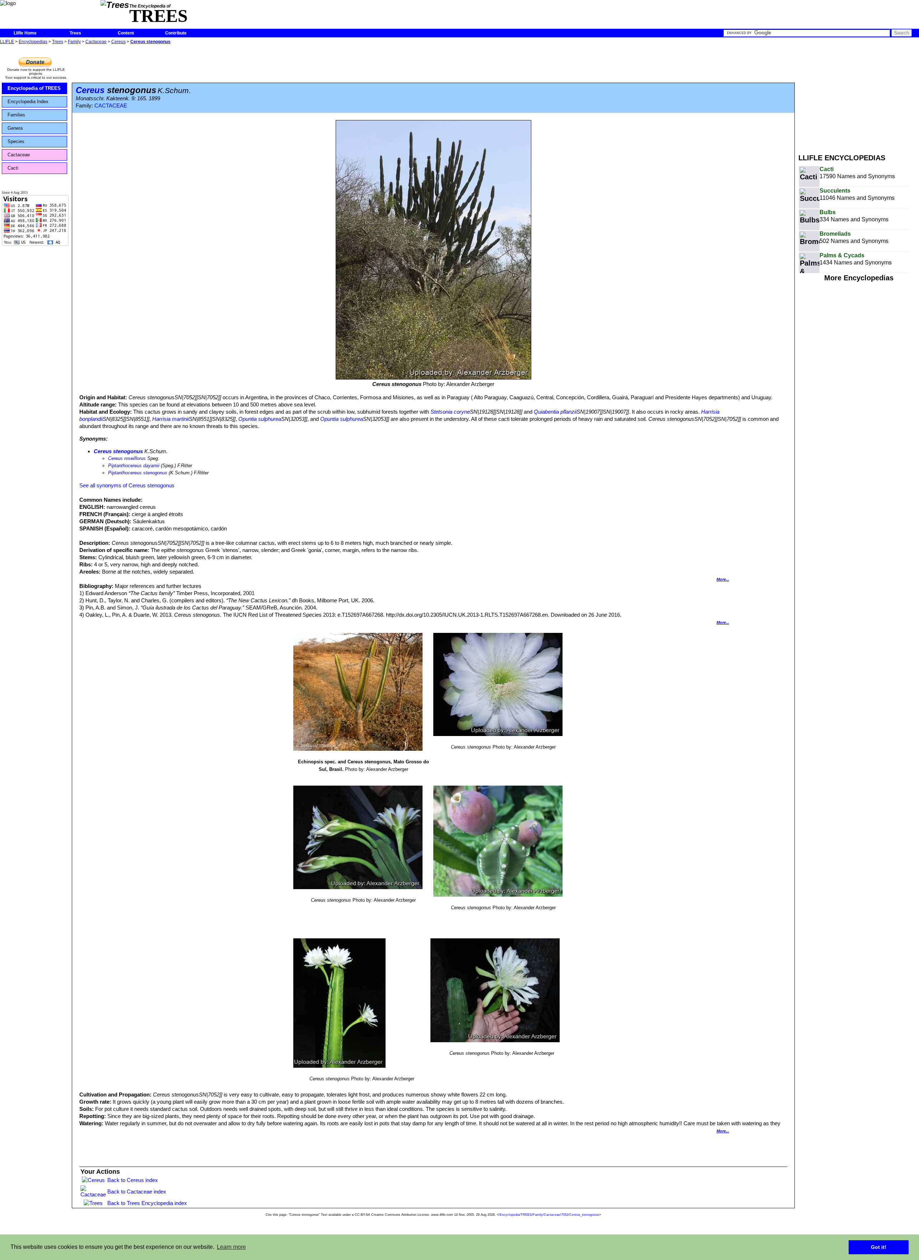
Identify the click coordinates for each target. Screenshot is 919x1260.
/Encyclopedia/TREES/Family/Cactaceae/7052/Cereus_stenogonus (549, 1215)
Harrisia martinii (170, 419)
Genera (15, 128)
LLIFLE (7, 41)
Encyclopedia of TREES (34, 88)
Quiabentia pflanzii (555, 412)
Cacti (13, 168)
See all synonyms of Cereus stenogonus (126, 485)
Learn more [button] (231, 1247)
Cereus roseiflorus (127, 458)
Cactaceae (96, 41)
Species (16, 141)
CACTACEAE (110, 106)
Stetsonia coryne (450, 412)
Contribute (176, 33)
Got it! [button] (878, 1247)
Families (16, 115)
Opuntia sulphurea (259, 419)
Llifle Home (25, 33)
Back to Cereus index (132, 1180)
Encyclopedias (33, 41)
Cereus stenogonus (150, 41)
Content (126, 33)
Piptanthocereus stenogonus (137, 472)
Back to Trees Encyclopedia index (147, 1203)
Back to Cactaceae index (136, 1191)
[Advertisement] (858, 96)
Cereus (118, 41)
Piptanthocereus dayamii (133, 465)
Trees (75, 33)
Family (74, 41)
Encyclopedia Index (28, 101)
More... (723, 579)
